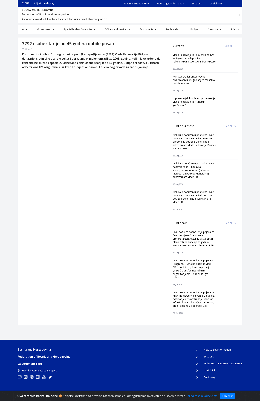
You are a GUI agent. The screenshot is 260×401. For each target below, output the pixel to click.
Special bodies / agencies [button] (78, 29)
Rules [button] (233, 29)
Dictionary (209, 377)
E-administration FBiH (136, 3)
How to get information (170, 3)
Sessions (197, 3)
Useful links (216, 3)
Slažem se (227, 396)
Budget (194, 29)
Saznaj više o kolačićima (202, 396)
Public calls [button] (172, 29)
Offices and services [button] (116, 29)
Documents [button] (147, 29)
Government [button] (44, 29)
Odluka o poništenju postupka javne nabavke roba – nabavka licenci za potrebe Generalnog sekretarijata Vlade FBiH (193, 197)
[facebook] (39, 377)
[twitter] (51, 377)
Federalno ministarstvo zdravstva (223, 363)
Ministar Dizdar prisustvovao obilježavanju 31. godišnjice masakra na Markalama (194, 80)
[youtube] (45, 377)
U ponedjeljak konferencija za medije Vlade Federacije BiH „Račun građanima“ (194, 102)
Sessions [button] (213, 29)
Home (24, 29)
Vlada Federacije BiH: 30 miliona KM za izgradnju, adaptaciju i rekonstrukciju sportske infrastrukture (194, 58)
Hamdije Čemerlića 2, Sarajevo (39, 370)
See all (229, 45)
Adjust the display (44, 3)
